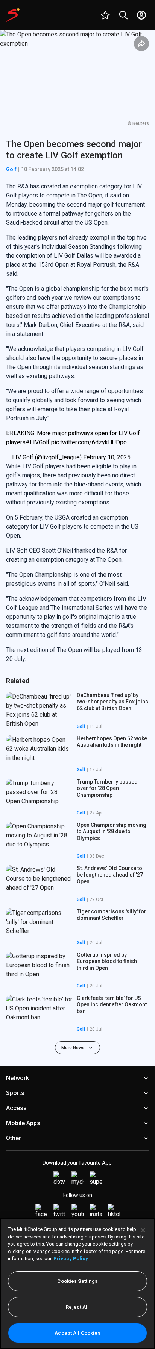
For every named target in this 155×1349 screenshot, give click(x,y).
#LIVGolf (38, 442)
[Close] (143, 1230)
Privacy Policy (70, 1258)
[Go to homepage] (13, 15)
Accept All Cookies (77, 1333)
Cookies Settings (77, 1281)
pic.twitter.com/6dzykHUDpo (89, 442)
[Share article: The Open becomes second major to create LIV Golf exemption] (141, 43)
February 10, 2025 (107, 457)
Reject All (77, 1307)
